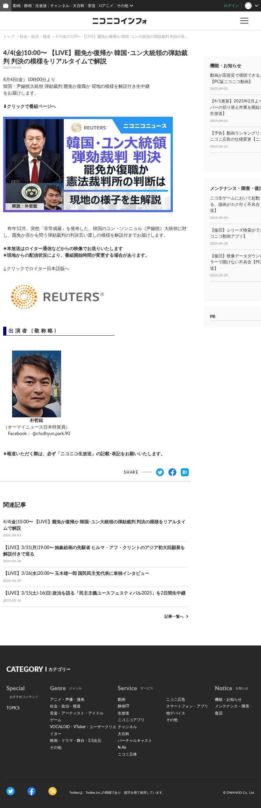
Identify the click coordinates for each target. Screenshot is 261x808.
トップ (9, 36)
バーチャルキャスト (135, 740)
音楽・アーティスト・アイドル (76, 713)
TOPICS (13, 708)
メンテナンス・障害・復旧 (234, 709)
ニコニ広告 (175, 699)
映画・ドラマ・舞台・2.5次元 (75, 740)
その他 (55, 747)
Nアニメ (106, 6)
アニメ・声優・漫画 (67, 699)
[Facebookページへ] (31, 790)
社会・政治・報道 (35, 36)
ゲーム (55, 720)
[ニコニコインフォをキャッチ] (52, 790)
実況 (91, 6)
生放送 (41, 6)
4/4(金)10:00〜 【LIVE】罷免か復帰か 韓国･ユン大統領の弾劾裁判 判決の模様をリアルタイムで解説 (141, 36)
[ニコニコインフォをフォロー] (10, 790)
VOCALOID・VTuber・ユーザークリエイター (83, 730)
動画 (17, 6)
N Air (122, 747)
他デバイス (175, 713)
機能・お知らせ (228, 699)
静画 (28, 6)
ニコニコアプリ (131, 720)
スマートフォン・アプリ (187, 706)
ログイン (231, 6)
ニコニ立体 (127, 754)
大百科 (78, 6)
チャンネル (59, 6)
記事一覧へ (174, 616)
